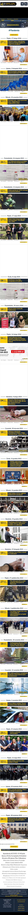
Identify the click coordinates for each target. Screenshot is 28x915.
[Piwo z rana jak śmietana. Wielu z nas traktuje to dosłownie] (14, 801)
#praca (4, 856)
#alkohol (17, 862)
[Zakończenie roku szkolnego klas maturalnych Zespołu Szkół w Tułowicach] (14, 831)
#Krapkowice (6, 875)
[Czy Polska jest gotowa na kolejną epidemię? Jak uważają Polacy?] (14, 173)
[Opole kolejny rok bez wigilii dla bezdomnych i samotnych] (14, 505)
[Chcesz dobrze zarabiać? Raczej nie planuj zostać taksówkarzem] (14, 715)
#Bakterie (15, 879)
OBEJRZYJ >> (24, 486)
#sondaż (20, 875)
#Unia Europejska (13, 856)
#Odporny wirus (12, 877)
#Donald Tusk (21, 884)
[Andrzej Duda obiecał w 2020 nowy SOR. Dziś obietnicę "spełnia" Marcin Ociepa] (14, 656)
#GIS (24, 875)
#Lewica (5, 858)
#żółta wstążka (14, 869)
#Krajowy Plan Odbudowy (17, 858)
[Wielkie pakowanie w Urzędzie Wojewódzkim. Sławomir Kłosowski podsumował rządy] (14, 476)
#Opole (22, 853)
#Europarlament (18, 886)
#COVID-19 (15, 853)
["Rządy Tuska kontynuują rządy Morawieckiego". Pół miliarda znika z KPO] (14, 232)
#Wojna (13, 867)
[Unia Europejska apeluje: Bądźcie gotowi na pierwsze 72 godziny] (14, 83)
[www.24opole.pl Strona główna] (8, 4)
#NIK (21, 862)
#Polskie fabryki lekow (8, 884)
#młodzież (22, 856)
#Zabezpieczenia (7, 867)
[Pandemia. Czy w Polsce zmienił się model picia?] (14, 564)
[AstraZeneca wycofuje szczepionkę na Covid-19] (14, 291)
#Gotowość (17, 865)
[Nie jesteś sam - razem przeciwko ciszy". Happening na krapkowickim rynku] (14, 113)
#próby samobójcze (20, 867)
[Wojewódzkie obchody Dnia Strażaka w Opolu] (14, 772)
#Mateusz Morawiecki (11, 886)
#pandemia (16, 19)
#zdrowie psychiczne (14, 875)
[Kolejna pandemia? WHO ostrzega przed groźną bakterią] (14, 201)
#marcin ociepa (5, 865)
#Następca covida (9, 879)
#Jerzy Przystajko (20, 860)
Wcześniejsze (14, 846)
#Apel (11, 865)
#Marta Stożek (15, 884)
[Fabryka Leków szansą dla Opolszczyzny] (14, 320)
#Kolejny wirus (5, 877)
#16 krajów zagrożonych (21, 877)
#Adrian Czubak (9, 862)
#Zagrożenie (24, 864)
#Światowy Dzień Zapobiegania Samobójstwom (14, 873)
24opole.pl (3, 19)
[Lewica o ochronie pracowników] (14, 743)
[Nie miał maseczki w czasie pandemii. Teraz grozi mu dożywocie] (14, 594)
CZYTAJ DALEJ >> (23, 64)
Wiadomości (9, 19)
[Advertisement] (14, 141)
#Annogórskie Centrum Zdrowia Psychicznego (14, 871)
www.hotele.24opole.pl (21, 901)
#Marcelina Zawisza (9, 860)
